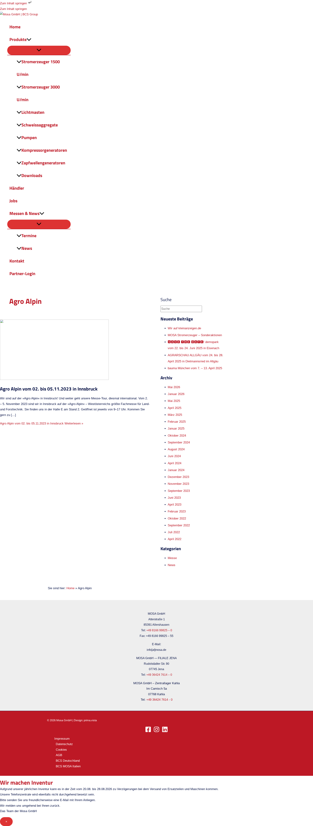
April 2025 (174, 408)
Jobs (13, 200)
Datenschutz (64, 744)
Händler (16, 188)
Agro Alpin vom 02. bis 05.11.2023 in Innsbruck (48, 388)
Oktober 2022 (177, 518)
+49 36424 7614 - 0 (159, 699)
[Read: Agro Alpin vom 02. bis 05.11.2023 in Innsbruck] (54, 379)
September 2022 (179, 525)
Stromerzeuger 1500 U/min (38, 67)
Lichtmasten (32, 112)
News (26, 248)
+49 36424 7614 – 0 (159, 674)
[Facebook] (148, 731)
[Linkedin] (165, 731)
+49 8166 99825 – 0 (159, 630)
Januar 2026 (176, 394)
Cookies (61, 749)
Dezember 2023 (178, 477)
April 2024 (174, 463)
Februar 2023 (177, 511)
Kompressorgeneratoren (44, 150)
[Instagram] (156, 731)
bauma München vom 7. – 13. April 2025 (195, 368)
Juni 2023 (174, 497)
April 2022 (174, 539)
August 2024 (176, 449)
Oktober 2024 (177, 435)
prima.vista (90, 720)
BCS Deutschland (68, 760)
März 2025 (175, 415)
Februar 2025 (177, 421)
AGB (59, 755)
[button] (29, 39)
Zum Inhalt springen (14, 3)
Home (14, 26)
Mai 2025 (174, 401)
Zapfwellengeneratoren (43, 162)
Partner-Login (22, 273)
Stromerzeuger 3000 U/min (38, 93)
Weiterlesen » (41, 423)
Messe (172, 558)
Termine (28, 235)
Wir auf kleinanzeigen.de (184, 328)
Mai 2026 (174, 387)
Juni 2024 (174, 456)
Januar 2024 (176, 470)
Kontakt (16, 261)
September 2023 (179, 491)
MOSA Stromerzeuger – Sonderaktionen (195, 335)
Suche (166, 299)
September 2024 (179, 442)
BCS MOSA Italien (68, 766)
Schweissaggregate (39, 125)
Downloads (31, 175)
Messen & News (24, 213)
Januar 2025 (176, 428)
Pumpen (29, 137)
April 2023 (174, 504)
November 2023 (178, 484)
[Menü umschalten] (39, 50)
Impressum (62, 738)
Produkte (18, 39)
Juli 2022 (174, 532)
